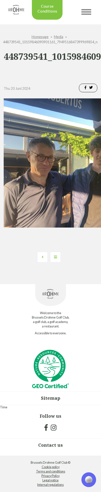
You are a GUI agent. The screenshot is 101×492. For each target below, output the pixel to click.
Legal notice (50, 480)
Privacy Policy (50, 476)
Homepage (40, 37)
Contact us (50, 445)
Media (58, 37)
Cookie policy (51, 467)
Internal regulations (50, 485)
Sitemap (50, 398)
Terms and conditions (50, 471)
